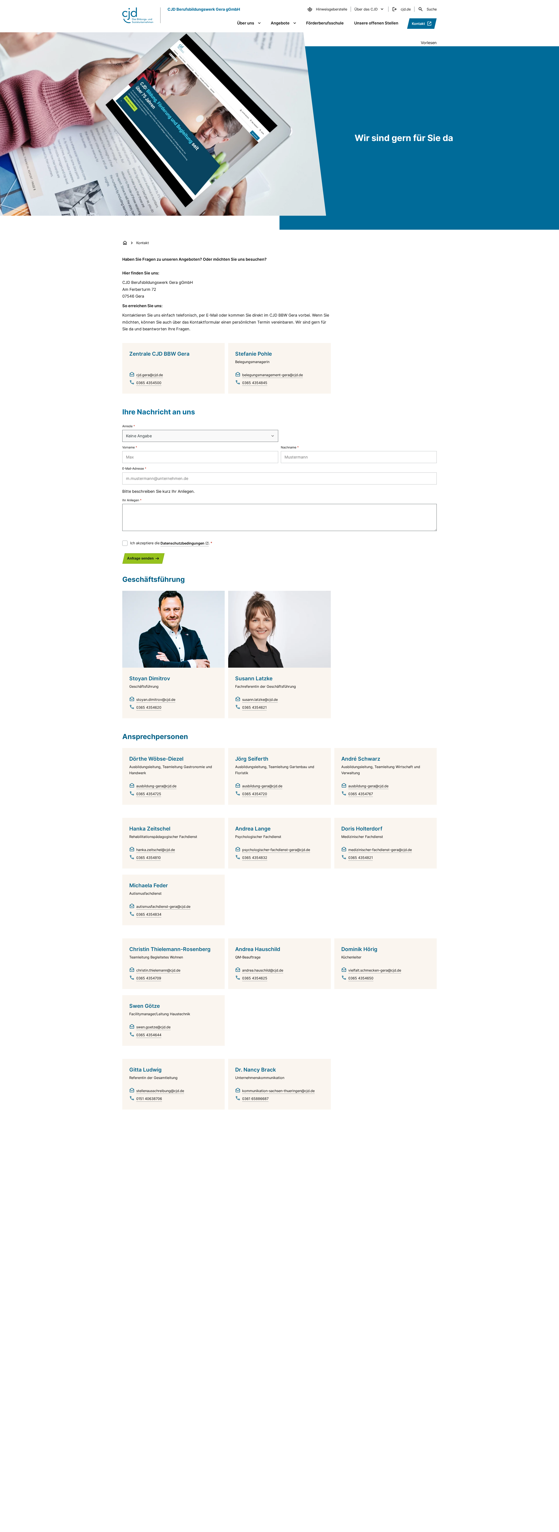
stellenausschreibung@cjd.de (160, 1091)
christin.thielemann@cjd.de (158, 970)
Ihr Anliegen (130, 500)
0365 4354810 (148, 857)
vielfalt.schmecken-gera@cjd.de (374, 970)
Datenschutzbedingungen (182, 543)
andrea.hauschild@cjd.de (262, 970)
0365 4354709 (148, 978)
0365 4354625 (254, 978)
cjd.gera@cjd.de (149, 375)
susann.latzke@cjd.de (260, 699)
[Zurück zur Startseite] (125, 242)
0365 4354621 (254, 707)
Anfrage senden (140, 558)
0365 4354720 (254, 794)
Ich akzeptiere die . (170, 543)
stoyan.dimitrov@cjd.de (155, 699)
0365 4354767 (360, 794)
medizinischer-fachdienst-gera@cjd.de (380, 850)
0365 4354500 (148, 383)
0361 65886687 (255, 1098)
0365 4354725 (148, 794)
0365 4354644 (148, 1035)
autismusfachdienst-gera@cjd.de (163, 906)
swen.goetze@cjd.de (153, 1027)
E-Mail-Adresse (133, 468)
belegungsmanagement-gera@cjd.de (272, 375)
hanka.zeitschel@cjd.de (155, 850)
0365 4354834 (148, 914)
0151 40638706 (149, 1098)
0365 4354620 (148, 707)
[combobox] (200, 436)
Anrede (127, 426)
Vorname (128, 447)
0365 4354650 (360, 978)
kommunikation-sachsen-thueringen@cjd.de (278, 1091)
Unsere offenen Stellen (376, 23)
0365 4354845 (254, 383)
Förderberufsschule (325, 23)
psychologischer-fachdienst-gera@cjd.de (276, 850)
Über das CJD (366, 9)
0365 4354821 (360, 857)
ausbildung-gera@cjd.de (156, 786)
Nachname (288, 447)
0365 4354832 (254, 857)
